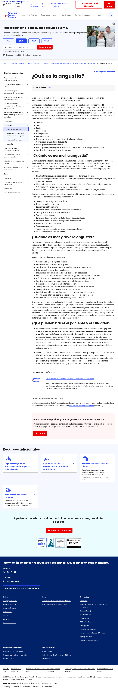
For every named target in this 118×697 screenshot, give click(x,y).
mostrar (50, 87)
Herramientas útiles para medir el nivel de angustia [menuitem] (16, 134)
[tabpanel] (73, 385)
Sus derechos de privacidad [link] (54, 670)
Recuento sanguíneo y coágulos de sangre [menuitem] (11, 79)
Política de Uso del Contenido (81, 405)
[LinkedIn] (15, 572)
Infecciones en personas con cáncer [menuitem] (14, 162)
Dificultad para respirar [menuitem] (12, 193)
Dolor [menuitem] (6, 174)
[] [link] (50, 87)
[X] (4, 572)
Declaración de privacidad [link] (16, 670)
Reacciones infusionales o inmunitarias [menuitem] (13, 183)
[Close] (113, 24)
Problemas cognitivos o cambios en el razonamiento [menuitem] (14, 92)
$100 (21, 41)
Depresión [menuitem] (9, 144)
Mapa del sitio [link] (6, 670)
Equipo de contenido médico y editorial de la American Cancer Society (70, 379)
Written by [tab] (38, 372)
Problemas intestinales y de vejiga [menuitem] (13, 85)
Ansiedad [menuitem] (9, 121)
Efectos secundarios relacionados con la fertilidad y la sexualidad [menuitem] (14, 106)
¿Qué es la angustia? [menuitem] (14, 129)
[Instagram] (7, 572)
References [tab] (50, 372)
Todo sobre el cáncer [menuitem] (29, 15)
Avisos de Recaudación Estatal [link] (105, 670)
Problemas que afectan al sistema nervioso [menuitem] (13, 168)
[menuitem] (11, 14)
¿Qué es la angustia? (105, 63)
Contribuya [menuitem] (66, 15)
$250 (34, 41)
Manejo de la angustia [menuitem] (14, 140)
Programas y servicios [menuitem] (49, 15)
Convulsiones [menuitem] (8, 189)
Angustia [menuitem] (9, 125)
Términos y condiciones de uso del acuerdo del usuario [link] (80, 670)
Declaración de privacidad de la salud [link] (37, 670)
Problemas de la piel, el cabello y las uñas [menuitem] (12, 156)
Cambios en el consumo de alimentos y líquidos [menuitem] (13, 98)
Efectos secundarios (13, 73)
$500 (46, 41)
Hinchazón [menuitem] (7, 178)
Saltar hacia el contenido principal (14, 1)
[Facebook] (11, 572)
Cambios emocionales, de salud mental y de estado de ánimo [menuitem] (14, 114)
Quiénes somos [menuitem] (104, 15)
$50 (8, 41)
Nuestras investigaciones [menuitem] (84, 15)
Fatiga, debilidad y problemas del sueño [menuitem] (11, 149)
